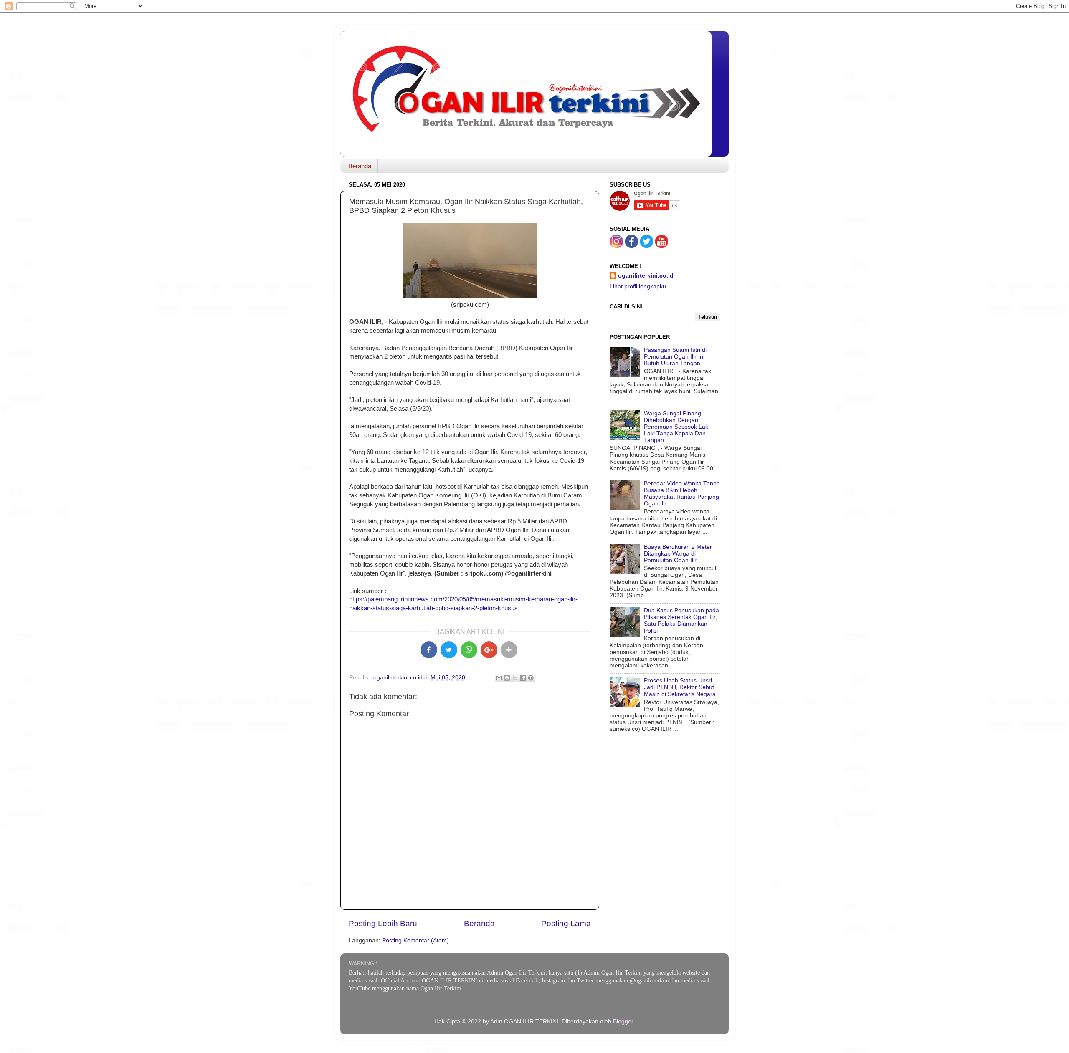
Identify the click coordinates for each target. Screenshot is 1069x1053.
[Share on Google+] (489, 649)
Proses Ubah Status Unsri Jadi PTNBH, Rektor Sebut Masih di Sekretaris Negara (680, 687)
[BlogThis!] (507, 678)
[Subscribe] (661, 246)
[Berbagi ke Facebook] (523, 678)
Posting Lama (566, 923)
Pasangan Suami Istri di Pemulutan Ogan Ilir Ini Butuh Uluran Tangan (675, 356)
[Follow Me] (616, 246)
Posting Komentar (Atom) (415, 940)
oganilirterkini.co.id (646, 276)
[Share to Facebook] (429, 649)
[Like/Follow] (631, 246)
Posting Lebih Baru (383, 923)
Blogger (623, 1021)
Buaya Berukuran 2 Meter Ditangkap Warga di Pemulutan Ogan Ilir (678, 553)
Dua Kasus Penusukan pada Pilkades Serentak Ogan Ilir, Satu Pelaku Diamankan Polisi (681, 620)
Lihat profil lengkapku (638, 286)
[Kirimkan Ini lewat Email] (499, 678)
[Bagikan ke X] (449, 649)
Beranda (359, 165)
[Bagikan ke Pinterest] (531, 678)
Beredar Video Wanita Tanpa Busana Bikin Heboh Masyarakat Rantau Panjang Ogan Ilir (682, 493)
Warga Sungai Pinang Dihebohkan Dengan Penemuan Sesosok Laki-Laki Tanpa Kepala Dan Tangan (678, 427)
